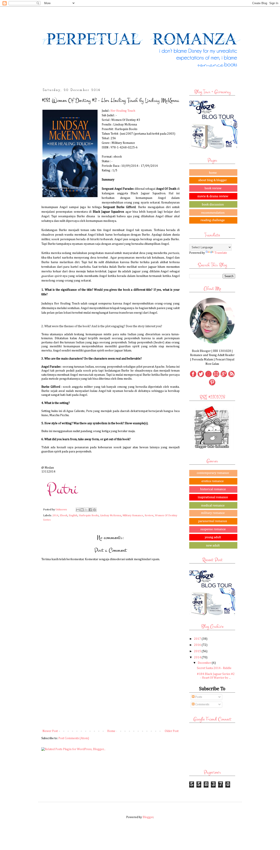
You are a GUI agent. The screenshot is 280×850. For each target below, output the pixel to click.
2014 (55, 515)
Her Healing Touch (122, 110)
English (73, 515)
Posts (198, 697)
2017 (198, 638)
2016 (198, 645)
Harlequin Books (89, 515)
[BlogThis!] (82, 510)
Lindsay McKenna (110, 515)
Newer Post (50, 731)
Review (149, 515)
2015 (198, 651)
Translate (220, 252)
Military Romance (132, 515)
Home (111, 731)
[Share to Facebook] (90, 510)
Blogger (148, 817)
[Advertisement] (110, 692)
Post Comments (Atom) (73, 738)
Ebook (63, 515)
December (205, 662)
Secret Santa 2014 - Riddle (214, 668)
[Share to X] (86, 510)
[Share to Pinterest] (94, 510)
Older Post (171, 731)
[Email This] (78, 510)
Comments (201, 704)
